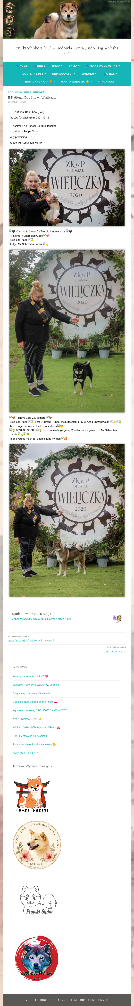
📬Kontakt (106, 81)
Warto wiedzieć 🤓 (75, 81)
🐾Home (22, 65)
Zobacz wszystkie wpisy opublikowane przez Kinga (42, 619)
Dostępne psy (32, 73)
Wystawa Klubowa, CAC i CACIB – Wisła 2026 (40, 710)
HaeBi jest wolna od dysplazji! (30, 736)
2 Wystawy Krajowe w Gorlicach (31, 693)
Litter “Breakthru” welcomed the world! (31, 638)
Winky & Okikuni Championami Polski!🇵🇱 (36, 727)
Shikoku (88, 73)
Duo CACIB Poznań (115, 649)
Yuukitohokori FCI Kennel (48, 1000)
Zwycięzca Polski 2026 (26, 753)
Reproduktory (63, 73)
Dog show (15, 92)
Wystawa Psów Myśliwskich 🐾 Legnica (36, 684)
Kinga (23, 102)
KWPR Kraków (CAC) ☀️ (27, 719)
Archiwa (18, 766)
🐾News (39, 65)
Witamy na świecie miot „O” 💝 (30, 676)
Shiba (73, 65)
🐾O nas (109, 73)
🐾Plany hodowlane (101, 65)
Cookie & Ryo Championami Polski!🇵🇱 (35, 701)
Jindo (56, 65)
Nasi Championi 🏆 (38, 81)
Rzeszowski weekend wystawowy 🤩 (34, 744)
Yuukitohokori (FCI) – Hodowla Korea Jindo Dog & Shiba (67, 48)
